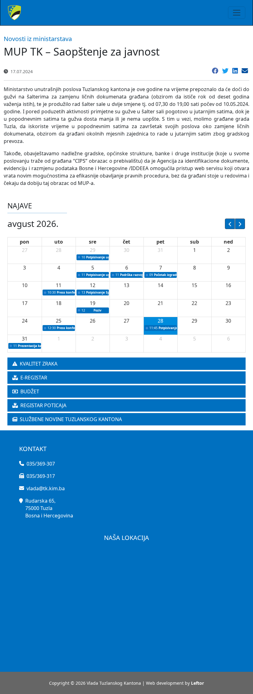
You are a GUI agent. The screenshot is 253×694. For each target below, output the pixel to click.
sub (194, 241)
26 (92, 320)
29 (92, 250)
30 (126, 250)
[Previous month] (230, 224)
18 (58, 303)
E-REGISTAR (33, 377)
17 (24, 303)
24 (24, 320)
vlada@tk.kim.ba (46, 488)
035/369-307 (41, 463)
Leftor (197, 683)
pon (24, 241)
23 (228, 303)
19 (92, 303)
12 (92, 285)
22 (194, 303)
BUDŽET (29, 391)
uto (58, 241)
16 (228, 285)
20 (126, 303)
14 (160, 285)
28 (58, 250)
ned (228, 241)
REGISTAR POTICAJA (43, 405)
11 (58, 285)
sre (92, 241)
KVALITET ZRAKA (38, 363)
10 (24, 285)
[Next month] (240, 224)
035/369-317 (41, 476)
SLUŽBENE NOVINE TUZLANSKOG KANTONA (71, 419)
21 (160, 303)
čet (126, 241)
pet (160, 241)
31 (160, 250)
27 (24, 250)
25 (58, 320)
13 (126, 285)
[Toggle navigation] (236, 12)
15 (194, 285)
